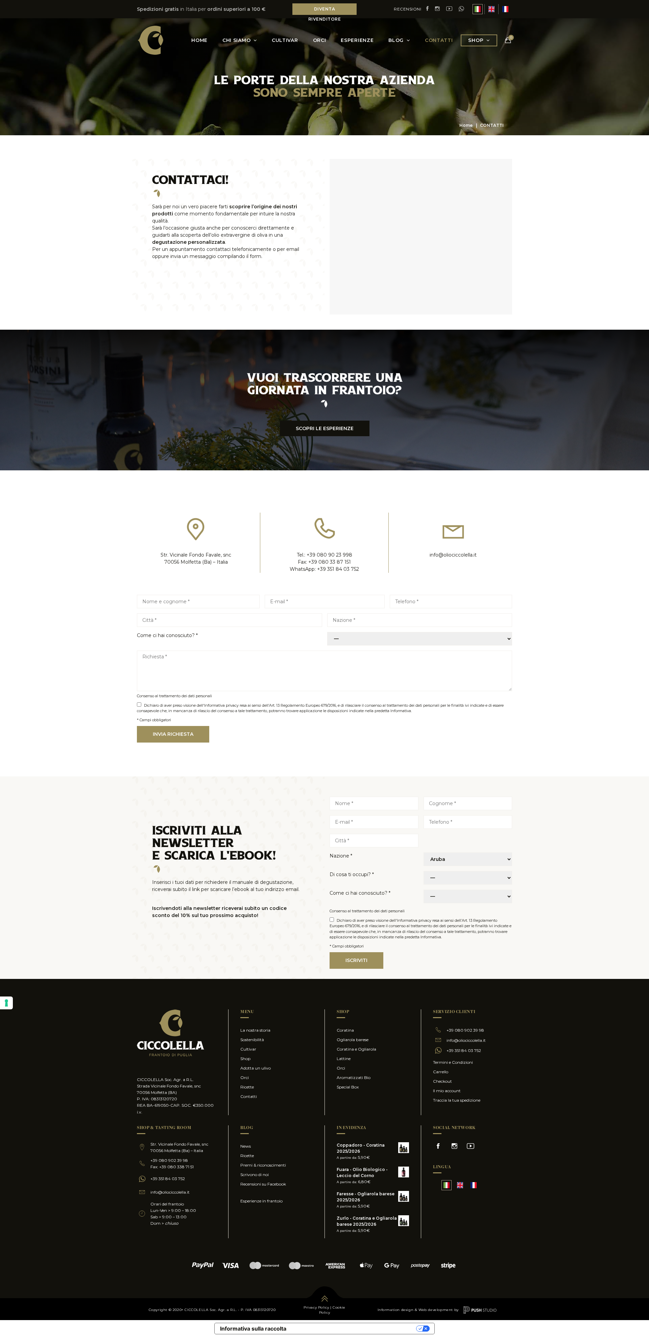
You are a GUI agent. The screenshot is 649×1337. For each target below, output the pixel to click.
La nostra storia (255, 1030)
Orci (319, 40)
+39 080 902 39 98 (465, 1030)
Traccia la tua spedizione (456, 1100)
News (245, 1146)
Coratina (345, 1030)
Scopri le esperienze (325, 428)
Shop (475, 40)
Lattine (344, 1058)
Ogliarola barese (352, 1039)
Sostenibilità (252, 1039)
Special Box (348, 1086)
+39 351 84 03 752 (338, 569)
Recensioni (407, 8)
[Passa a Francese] (505, 9)
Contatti (439, 40)
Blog (396, 40)
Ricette (247, 1086)
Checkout (442, 1081)
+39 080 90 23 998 (329, 555)
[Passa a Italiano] (478, 9)
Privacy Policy (316, 1307)
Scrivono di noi (254, 1174)
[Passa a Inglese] (491, 9)
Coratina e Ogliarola (356, 1049)
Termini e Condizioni (453, 1062)
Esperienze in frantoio (261, 1200)
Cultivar (285, 40)
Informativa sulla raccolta (253, 1328)
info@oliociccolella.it (453, 555)
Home (466, 125)
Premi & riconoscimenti (263, 1165)
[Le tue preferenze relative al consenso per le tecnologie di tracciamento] (6, 1002)
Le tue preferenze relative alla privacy (354, 1328)
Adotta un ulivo (255, 1068)
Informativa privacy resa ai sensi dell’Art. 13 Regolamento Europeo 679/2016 (270, 705)
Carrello (440, 1071)
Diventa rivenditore (324, 10)
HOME (199, 40)
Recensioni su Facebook (263, 1184)
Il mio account (447, 1090)
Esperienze (357, 40)
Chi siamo (236, 40)
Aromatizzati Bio (353, 1077)
